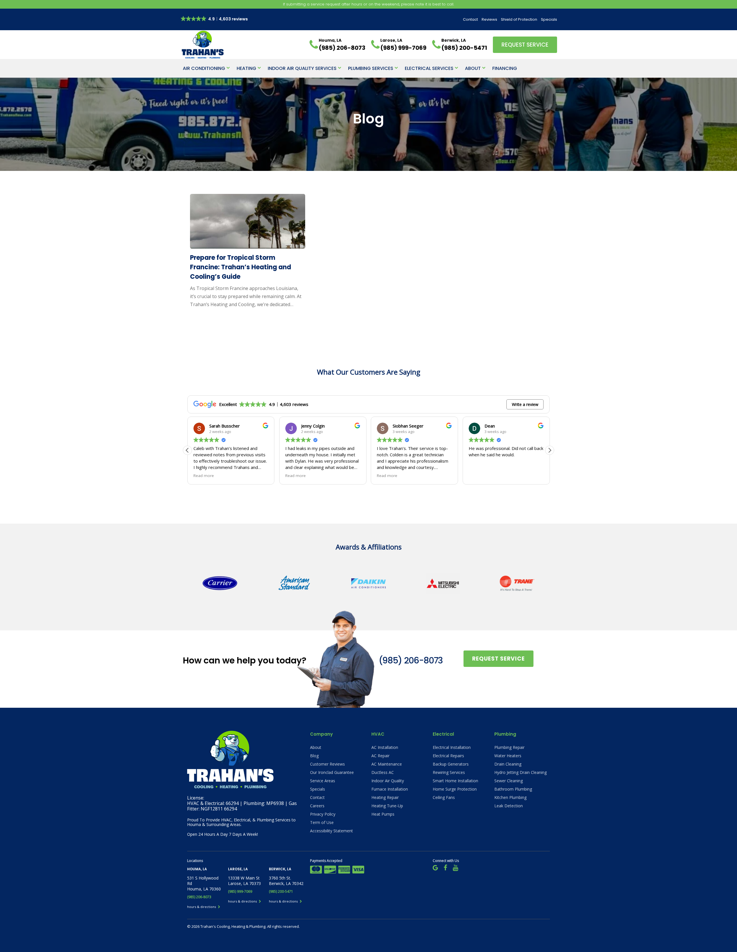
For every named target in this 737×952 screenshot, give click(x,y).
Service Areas (322, 780)
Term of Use (322, 822)
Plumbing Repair (509, 747)
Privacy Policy (322, 814)
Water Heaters (507, 755)
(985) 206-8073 (411, 660)
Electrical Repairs (448, 755)
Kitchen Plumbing (510, 797)
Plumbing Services (370, 68)
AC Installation (384, 747)
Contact (470, 19)
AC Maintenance (386, 764)
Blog (314, 755)
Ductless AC (382, 772)
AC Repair (380, 755)
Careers (317, 805)
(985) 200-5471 (281, 891)
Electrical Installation (452, 747)
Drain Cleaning (507, 764)
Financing (504, 68)
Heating (246, 68)
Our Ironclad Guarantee (332, 772)
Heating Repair (385, 797)
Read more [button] (203, 475)
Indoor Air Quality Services (302, 68)
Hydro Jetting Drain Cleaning (520, 772)
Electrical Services (429, 68)
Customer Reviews (327, 764)
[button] (549, 450)
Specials (549, 19)
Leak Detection (508, 805)
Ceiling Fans (444, 797)
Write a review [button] (525, 404)
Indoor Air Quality (387, 780)
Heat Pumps (382, 814)
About (473, 68)
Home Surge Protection (455, 789)
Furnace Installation (389, 789)
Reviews (489, 19)
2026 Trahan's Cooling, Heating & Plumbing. (229, 926)
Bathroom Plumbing (513, 789)
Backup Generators (451, 764)
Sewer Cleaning (508, 780)
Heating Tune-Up (387, 805)
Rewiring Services (449, 772)
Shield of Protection (519, 19)
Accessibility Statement (331, 830)
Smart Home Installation (455, 780)
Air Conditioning (204, 68)
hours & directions (202, 907)
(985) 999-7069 (240, 891)
